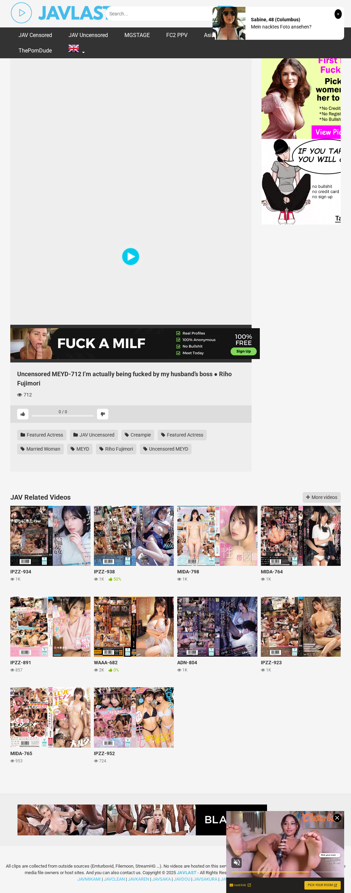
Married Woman (42, 449)
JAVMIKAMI (89, 879)
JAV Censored (35, 35)
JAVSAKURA (205, 879)
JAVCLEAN (114, 879)
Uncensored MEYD (168, 449)
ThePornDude (35, 50)
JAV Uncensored (88, 35)
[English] (76, 50)
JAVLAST (186, 872)
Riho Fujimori (118, 449)
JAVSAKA (161, 879)
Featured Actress (44, 435)
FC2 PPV (176, 35)
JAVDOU (182, 879)
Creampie (140, 435)
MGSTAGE (137, 35)
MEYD (82, 449)
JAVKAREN (138, 879)
